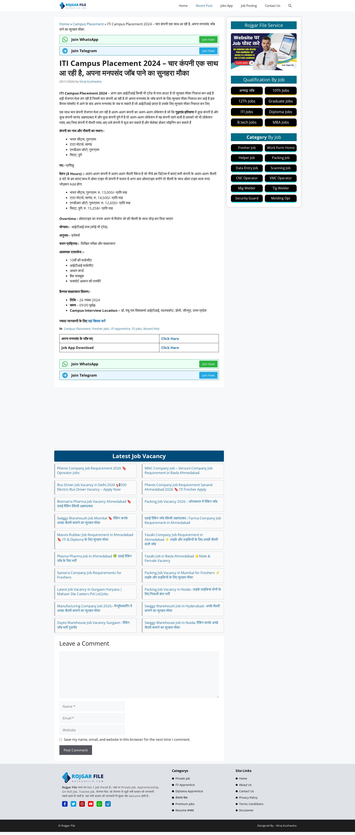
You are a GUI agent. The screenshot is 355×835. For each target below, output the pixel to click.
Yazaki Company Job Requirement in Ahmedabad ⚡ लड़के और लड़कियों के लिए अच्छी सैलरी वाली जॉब (181, 539)
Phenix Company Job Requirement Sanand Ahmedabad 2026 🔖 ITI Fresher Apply (178, 487)
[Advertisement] (139, 418)
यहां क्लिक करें (96, 321)
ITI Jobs (137, 329)
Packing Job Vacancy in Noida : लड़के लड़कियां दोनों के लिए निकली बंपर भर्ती (183, 591)
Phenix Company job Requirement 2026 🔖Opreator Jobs (91, 470)
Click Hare (170, 338)
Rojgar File (68, 825)
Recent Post (204, 5)
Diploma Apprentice (189, 791)
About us (245, 785)
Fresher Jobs (100, 329)
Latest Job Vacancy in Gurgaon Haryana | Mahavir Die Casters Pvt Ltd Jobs (89, 591)
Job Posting (249, 5)
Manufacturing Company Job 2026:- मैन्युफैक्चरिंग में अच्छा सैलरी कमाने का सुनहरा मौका (94, 608)
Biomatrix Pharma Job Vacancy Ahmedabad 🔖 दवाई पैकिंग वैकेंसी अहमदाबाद (94, 503)
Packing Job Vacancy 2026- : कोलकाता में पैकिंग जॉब (181, 501)
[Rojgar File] (72, 5)
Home (183, 5)
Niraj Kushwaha (286, 825)
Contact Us (272, 5)
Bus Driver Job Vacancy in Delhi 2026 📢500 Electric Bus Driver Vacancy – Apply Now (92, 487)
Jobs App (226, 5)
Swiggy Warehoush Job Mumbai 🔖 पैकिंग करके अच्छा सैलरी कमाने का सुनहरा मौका (92, 520)
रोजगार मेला (181, 797)
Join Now (208, 51)
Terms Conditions (251, 804)
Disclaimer (246, 810)
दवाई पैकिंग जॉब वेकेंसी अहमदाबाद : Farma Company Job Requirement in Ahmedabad (183, 520)
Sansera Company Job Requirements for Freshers (89, 575)
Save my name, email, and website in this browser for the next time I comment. (127, 739)
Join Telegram (84, 50)
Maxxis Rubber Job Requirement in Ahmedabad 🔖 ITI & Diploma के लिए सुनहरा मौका (95, 537)
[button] (290, 5)
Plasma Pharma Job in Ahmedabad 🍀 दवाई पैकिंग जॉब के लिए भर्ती (94, 558)
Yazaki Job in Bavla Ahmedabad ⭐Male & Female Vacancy (177, 558)
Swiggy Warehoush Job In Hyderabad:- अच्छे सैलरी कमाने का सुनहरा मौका (182, 608)
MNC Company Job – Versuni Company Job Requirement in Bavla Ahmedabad (179, 470)
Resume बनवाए (184, 810)
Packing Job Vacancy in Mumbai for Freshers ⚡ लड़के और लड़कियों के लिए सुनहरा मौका (182, 575)
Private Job (182, 778)
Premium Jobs (185, 804)
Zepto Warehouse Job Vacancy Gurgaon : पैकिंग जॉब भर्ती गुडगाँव (93, 624)
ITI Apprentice (120, 329)
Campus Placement (88, 24)
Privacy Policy (248, 797)
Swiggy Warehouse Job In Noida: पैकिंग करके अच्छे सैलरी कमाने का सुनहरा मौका (181, 624)
